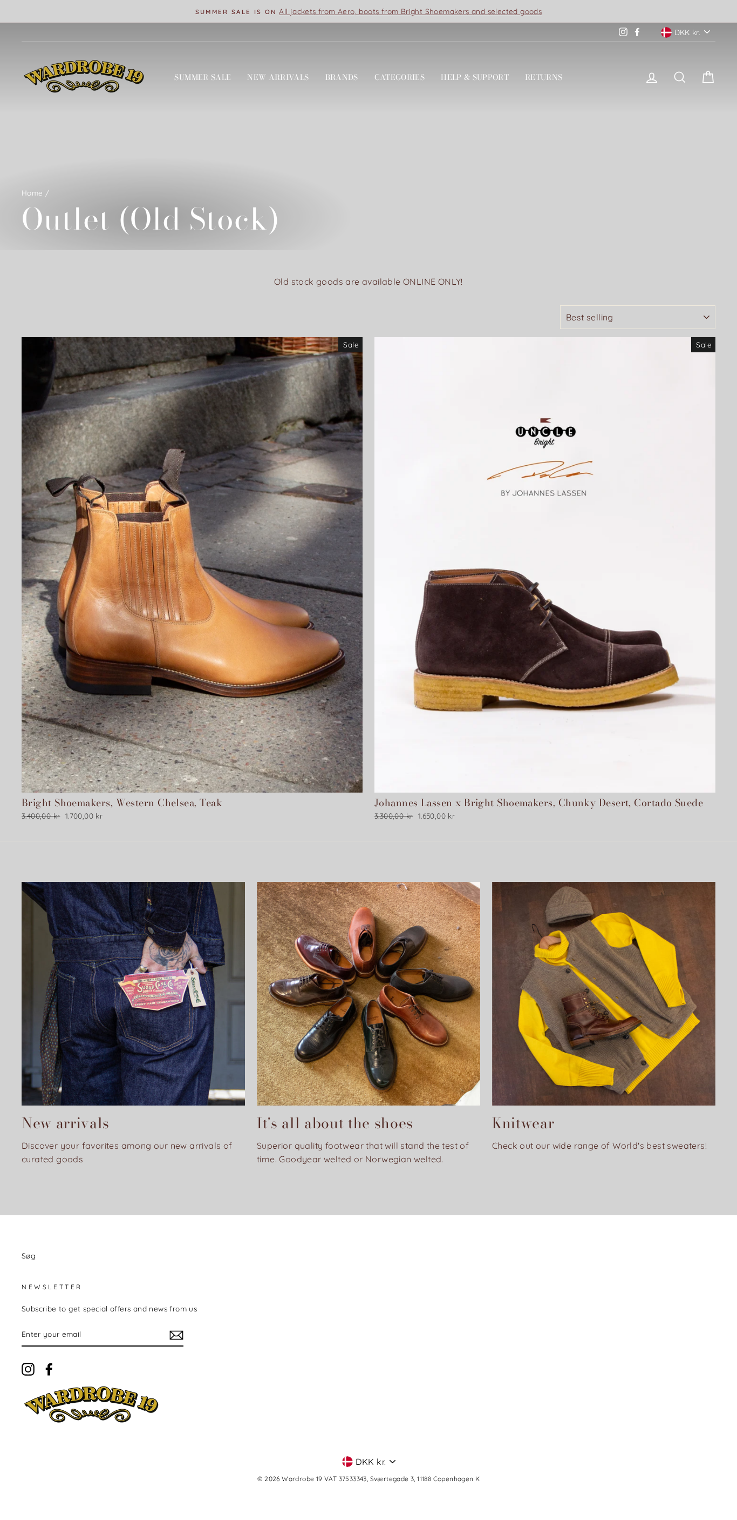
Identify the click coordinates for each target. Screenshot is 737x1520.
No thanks (368, 932)
